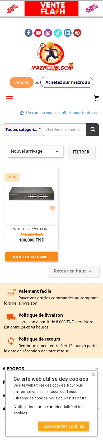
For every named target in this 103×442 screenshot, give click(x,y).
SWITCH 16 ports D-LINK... (31, 229)
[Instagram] (48, 33)
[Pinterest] (77, 33)
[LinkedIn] (68, 33)
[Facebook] (28, 33)
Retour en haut (73, 271)
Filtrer (81, 152)
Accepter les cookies (63, 426)
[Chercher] (92, 129)
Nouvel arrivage (35, 151)
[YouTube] (38, 33)
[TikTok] (58, 33)
